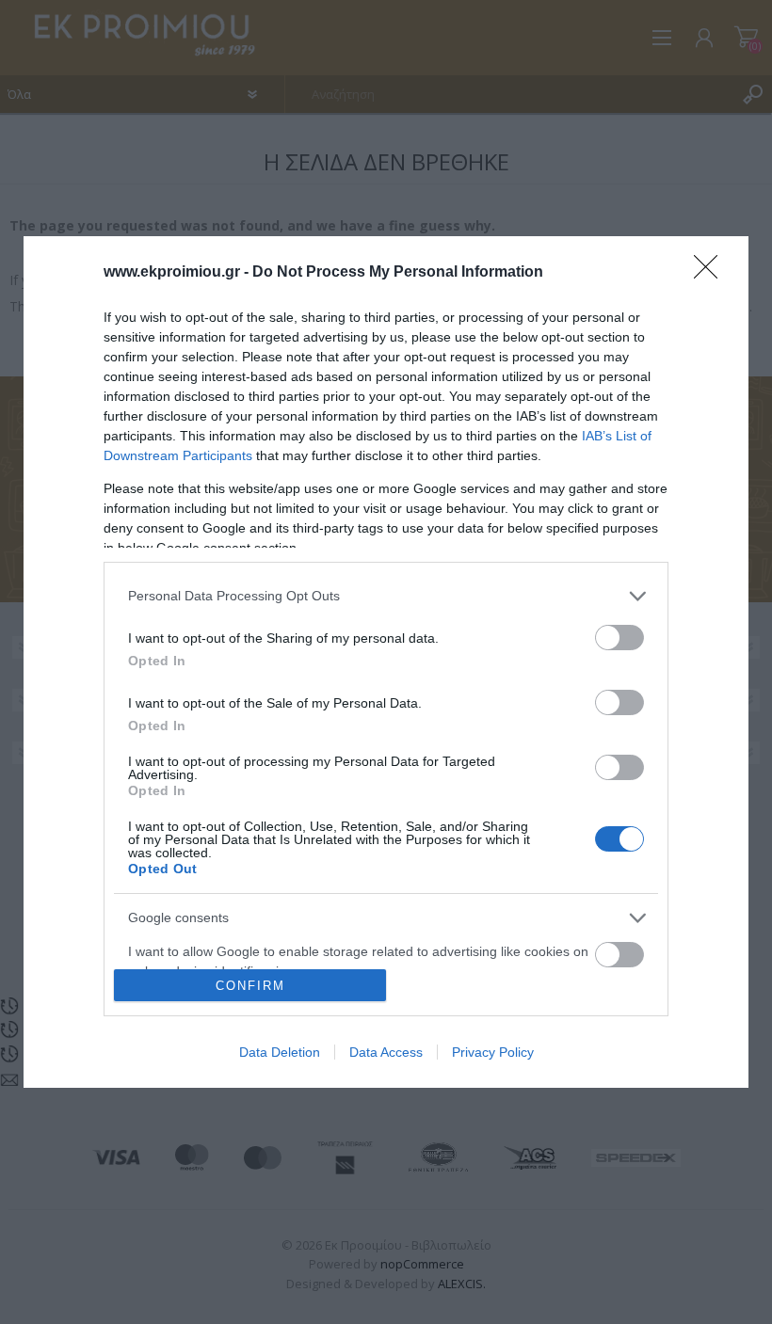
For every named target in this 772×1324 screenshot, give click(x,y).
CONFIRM (250, 986)
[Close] (712, 273)
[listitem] (386, 596)
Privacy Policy (493, 1052)
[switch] (619, 637)
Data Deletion (279, 1052)
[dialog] (386, 662)
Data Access (386, 1052)
